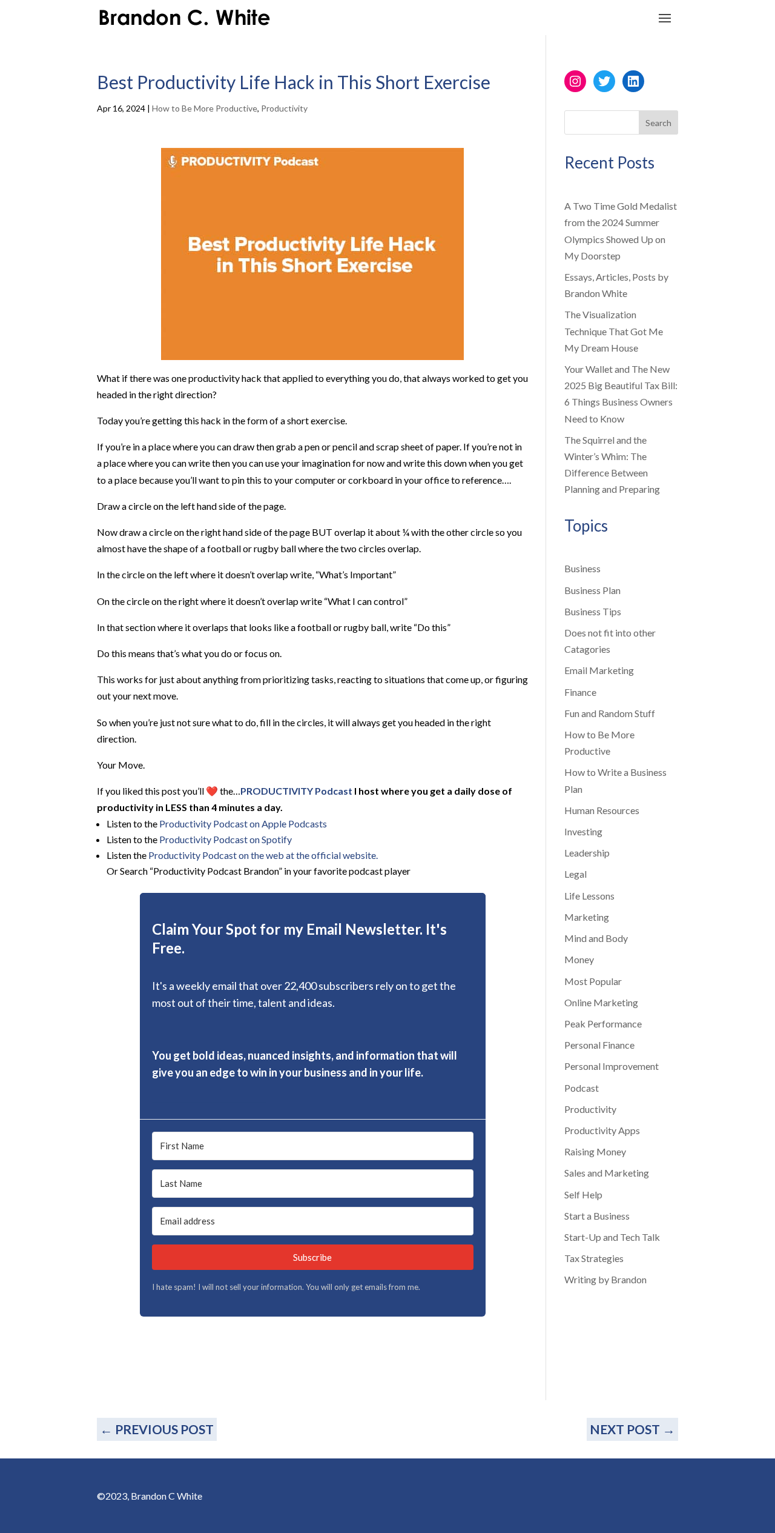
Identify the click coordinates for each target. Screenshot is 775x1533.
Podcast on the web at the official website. (290, 855)
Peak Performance (603, 1023)
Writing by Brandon (605, 1279)
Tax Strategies (594, 1258)
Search (658, 123)
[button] (312, 1098)
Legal (575, 874)
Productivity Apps (602, 1130)
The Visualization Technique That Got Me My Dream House (613, 331)
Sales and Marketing (606, 1172)
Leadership (587, 852)
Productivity (284, 108)
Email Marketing (599, 670)
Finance (580, 692)
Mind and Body (596, 938)
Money (579, 959)
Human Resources (601, 810)
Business (582, 568)
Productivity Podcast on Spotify (225, 839)
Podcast (581, 1088)
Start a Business (597, 1215)
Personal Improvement (611, 1066)
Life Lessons (589, 895)
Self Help (583, 1194)
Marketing (586, 917)
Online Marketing (601, 1002)
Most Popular (593, 981)
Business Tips (592, 611)
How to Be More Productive (204, 108)
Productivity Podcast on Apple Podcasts (243, 823)
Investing (583, 831)
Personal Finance (599, 1044)
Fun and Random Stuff (609, 713)
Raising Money (595, 1151)
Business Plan (592, 590)
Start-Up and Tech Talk (612, 1237)
